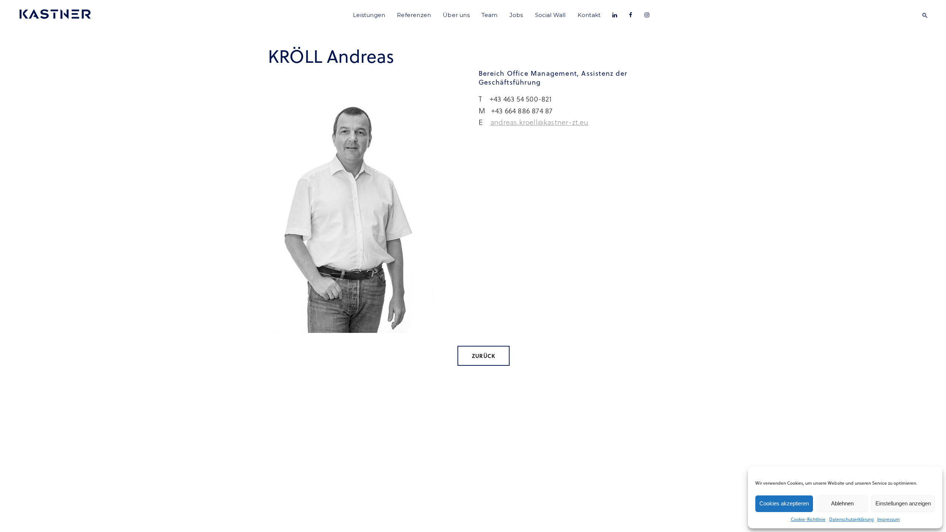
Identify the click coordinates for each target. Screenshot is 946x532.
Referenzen (414, 14)
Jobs (516, 14)
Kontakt (589, 14)
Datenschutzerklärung (851, 519)
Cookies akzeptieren (784, 503)
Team (489, 14)
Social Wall (550, 14)
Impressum (888, 519)
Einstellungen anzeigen (903, 503)
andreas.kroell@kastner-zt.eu (539, 122)
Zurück (483, 356)
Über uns (456, 14)
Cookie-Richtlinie (808, 519)
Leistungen (369, 14)
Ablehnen (842, 503)
